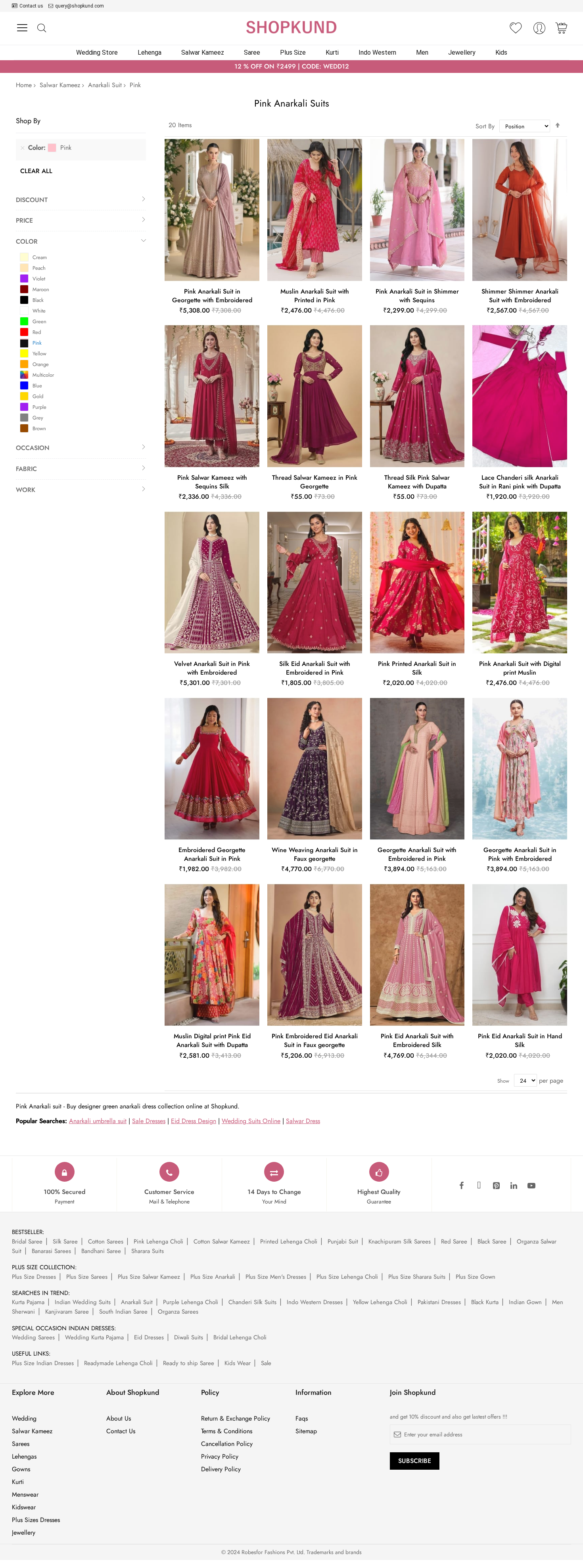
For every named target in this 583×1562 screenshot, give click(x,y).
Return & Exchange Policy (235, 1418)
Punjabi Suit (343, 1241)
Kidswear (24, 1507)
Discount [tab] (32, 199)
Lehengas (24, 1456)
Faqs (301, 1418)
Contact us (31, 6)
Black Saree (492, 1241)
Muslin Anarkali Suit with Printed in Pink (314, 296)
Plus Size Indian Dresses (43, 1363)
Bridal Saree (27, 1241)
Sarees (20, 1444)
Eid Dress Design (193, 1120)
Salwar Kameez (60, 85)
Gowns (21, 1469)
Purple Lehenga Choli (190, 1302)
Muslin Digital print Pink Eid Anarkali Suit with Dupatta (212, 1040)
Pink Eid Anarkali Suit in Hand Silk (520, 1040)
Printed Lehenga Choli (288, 1241)
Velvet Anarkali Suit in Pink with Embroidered (212, 668)
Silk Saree (65, 1241)
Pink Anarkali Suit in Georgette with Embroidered (212, 296)
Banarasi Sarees (51, 1251)
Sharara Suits (147, 1251)
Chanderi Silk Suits (252, 1302)
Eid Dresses (149, 1337)
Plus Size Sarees (86, 1276)
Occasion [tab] (33, 447)
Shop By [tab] (28, 121)
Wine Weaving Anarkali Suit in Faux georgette (315, 854)
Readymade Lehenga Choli (118, 1363)
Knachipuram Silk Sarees (399, 1241)
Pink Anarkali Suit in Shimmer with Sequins (417, 296)
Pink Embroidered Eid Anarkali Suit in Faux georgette (315, 1040)
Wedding (24, 1418)
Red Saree (454, 1241)
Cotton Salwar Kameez (222, 1241)
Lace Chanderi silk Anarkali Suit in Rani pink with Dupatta (520, 482)
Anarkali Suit (105, 85)
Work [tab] (25, 489)
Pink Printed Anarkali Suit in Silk (417, 668)
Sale (266, 1363)
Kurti (18, 1482)
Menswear (25, 1494)
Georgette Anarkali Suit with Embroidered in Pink (417, 854)
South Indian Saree (123, 1311)
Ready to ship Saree (188, 1363)
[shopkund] (291, 27)
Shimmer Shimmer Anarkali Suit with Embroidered (519, 296)
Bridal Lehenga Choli (240, 1337)
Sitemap (306, 1431)
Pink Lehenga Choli (158, 1241)
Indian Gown (525, 1302)
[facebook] (462, 1186)
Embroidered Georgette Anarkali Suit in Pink (211, 854)
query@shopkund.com (79, 6)
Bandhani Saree (101, 1251)
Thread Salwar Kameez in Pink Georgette (314, 482)
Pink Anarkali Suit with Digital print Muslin (520, 668)
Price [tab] (24, 220)
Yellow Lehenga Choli (380, 1302)
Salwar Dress (303, 1120)
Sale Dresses (148, 1120)
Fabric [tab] (26, 468)
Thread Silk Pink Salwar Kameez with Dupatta (417, 482)
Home (24, 85)
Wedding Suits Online (251, 1120)
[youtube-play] (531, 1186)
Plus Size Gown (475, 1276)
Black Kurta (485, 1302)
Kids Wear (237, 1363)
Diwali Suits (188, 1337)
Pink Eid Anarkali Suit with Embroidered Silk (417, 1040)
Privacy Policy (219, 1456)
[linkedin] (514, 1186)
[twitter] (479, 1186)
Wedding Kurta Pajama (94, 1337)
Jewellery (23, 1532)
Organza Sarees (178, 1311)
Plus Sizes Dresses (36, 1520)
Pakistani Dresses (439, 1302)
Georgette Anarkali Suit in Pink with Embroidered (519, 854)
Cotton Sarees (105, 1241)
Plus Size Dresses (34, 1276)
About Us (118, 1418)
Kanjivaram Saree (67, 1311)
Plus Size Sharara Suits (416, 1276)
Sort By (485, 126)
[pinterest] (496, 1186)
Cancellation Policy (227, 1444)
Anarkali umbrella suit (98, 1120)
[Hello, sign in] (539, 30)
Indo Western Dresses (315, 1302)
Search (41, 28)
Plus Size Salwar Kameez (149, 1276)
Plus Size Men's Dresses (275, 1276)
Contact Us (120, 1431)
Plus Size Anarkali (212, 1276)
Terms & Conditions (226, 1431)
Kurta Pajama (28, 1302)
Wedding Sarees (33, 1337)
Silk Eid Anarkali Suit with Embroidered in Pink (314, 668)
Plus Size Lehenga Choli (347, 1276)
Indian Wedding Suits (83, 1302)
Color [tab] (27, 241)
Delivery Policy (221, 1469)
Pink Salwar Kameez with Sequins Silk (212, 482)
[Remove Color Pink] (22, 147)
